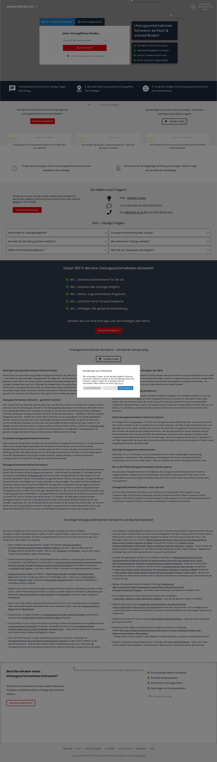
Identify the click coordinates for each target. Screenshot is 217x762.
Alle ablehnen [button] (110, 388)
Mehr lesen (118, 383)
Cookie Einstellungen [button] (92, 388)
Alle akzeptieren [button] (125, 388)
